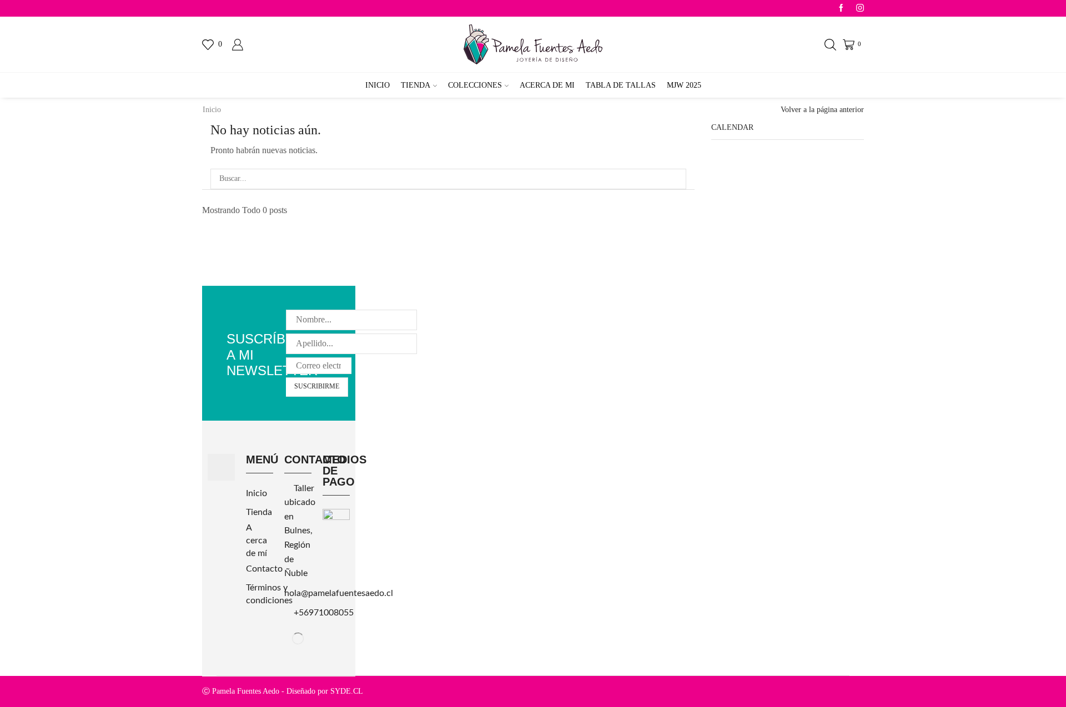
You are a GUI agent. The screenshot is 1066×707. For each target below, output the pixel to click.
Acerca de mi (547, 85)
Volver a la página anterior (822, 109)
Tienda (415, 85)
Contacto (264, 568)
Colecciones (475, 85)
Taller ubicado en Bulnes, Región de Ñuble (299, 531)
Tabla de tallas (621, 85)
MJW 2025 (684, 85)
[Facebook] (841, 8)
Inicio (377, 85)
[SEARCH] (676, 179)
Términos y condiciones (269, 594)
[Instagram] (860, 8)
